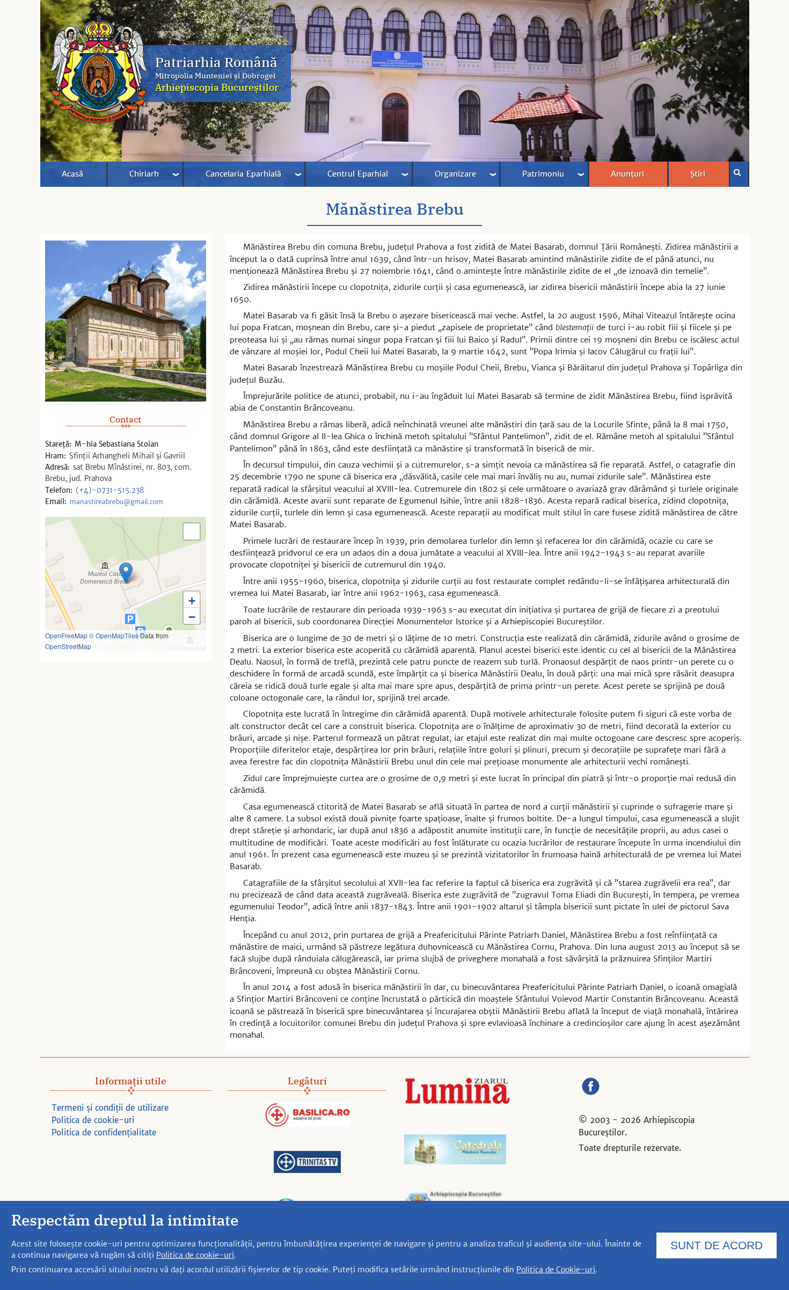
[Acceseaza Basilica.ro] (307, 1116)
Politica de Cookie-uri (555, 1269)
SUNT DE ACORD (716, 1245)
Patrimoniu (543, 174)
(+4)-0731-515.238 (110, 490)
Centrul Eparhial (357, 174)
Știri (697, 174)
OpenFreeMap (66, 635)
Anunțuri (627, 174)
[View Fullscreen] (192, 531)
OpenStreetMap (68, 646)
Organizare (455, 174)
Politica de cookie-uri (93, 1120)
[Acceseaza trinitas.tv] (307, 1163)
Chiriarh (144, 174)
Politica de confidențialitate (104, 1132)
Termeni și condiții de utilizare (110, 1108)
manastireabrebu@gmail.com (116, 502)
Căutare (739, 174)
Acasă (72, 174)
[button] (126, 573)
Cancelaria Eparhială (243, 174)
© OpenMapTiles (113, 635)
